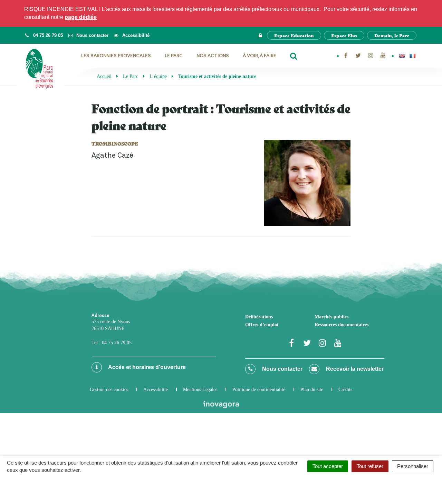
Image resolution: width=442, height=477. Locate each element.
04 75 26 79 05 (117, 342)
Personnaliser (412, 466)
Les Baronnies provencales (116, 55)
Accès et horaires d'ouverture (146, 367)
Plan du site (311, 389)
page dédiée (81, 17)
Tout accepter (328, 466)
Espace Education (294, 35)
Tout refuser (370, 466)
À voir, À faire (259, 55)
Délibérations (259, 316)
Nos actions (212, 55)
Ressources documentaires (341, 324)
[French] (412, 56)
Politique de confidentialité (258, 389)
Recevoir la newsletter (354, 369)
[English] (402, 56)
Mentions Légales (200, 389)
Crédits (345, 389)
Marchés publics (331, 316)
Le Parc (174, 55)
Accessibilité (155, 389)
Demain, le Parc (391, 35)
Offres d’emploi (261, 324)
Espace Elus (344, 35)
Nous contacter (281, 369)
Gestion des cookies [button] (109, 389)
